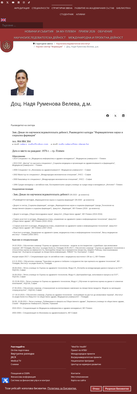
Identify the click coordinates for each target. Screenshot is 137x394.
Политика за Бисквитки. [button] (62, 388)
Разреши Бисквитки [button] (117, 388)
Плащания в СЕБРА (20, 373)
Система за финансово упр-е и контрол (30, 380)
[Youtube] (13, 2)
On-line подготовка (20, 350)
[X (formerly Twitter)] (115, 115)
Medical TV (16, 360)
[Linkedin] (19, 2)
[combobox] (21, 25)
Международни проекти (83, 353)
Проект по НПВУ (79, 350)
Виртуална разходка (22, 353)
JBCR (13, 357)
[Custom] (29, 2)
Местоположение (79, 376)
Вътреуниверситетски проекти (86, 357)
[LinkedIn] (123, 115)
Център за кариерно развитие (86, 364)
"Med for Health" (79, 346)
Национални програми (82, 360)
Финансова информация (23, 376)
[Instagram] (24, 2)
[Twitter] (7, 2)
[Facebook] (2, 2)
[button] (21, 8)
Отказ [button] (96, 388)
